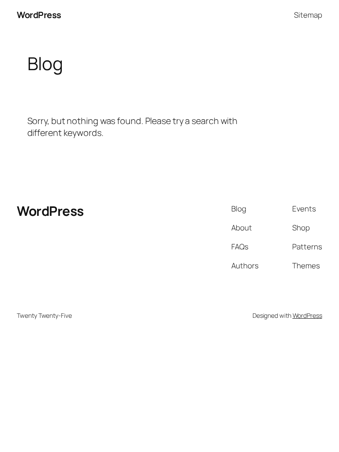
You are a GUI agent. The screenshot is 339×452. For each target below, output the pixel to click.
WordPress (39, 15)
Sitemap (308, 15)
